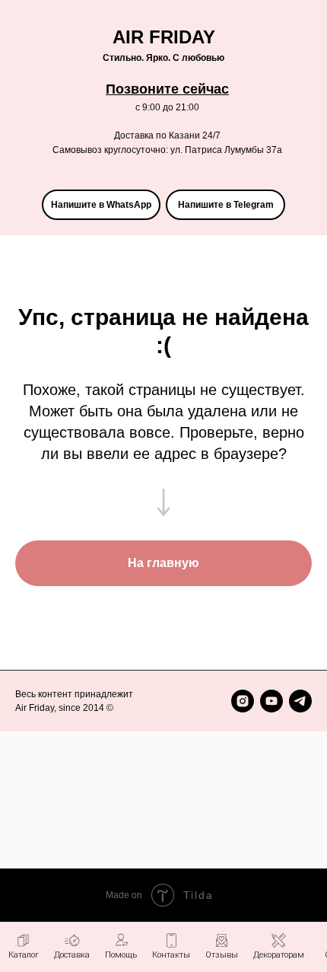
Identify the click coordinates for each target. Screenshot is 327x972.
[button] (121, 946)
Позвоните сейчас (167, 89)
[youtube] (271, 701)
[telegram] (300, 701)
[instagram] (242, 701)
